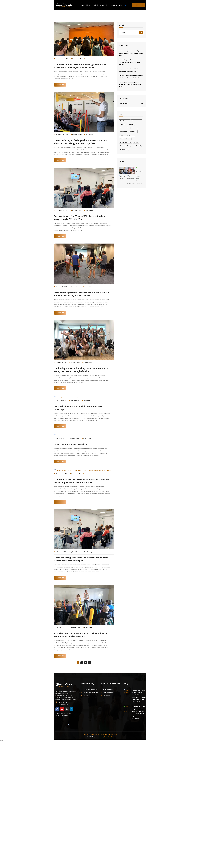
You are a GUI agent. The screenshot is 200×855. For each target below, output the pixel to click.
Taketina (85, 696)
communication (124, 128)
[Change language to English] (125, 5)
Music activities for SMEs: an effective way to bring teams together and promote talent (81, 481)
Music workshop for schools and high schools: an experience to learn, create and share (80, 66)
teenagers (130, 146)
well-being (139, 146)
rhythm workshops (125, 142)
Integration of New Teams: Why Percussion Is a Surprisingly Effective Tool (79, 217)
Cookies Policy (104, 734)
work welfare (123, 149)
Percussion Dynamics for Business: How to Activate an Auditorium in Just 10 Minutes (81, 294)
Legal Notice (95, 734)
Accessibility (86, 734)
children (122, 124)
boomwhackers (136, 120)
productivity (130, 135)
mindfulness (123, 131)
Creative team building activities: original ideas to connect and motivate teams (81, 635)
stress (122, 146)
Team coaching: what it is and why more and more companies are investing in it (81, 559)
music (121, 135)
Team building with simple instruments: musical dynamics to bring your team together (81, 142)
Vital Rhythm (107, 696)
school (136, 142)
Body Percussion (108, 692)
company (135, 128)
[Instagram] (67, 709)
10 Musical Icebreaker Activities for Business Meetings (78, 408)
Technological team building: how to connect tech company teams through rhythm (81, 370)
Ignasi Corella (78, 59)
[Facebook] (57, 709)
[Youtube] (62, 709)
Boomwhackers (108, 689)
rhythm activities (125, 138)
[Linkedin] (71, 709)
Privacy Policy (113, 734)
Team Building (89, 59)
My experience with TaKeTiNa (70, 444)
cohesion (130, 124)
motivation (133, 131)
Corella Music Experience (90, 689)
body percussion (124, 120)
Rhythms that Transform (90, 692)
